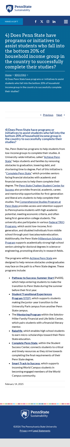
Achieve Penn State (41, 258)
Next (59, 114)
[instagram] (48, 21)
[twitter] (41, 21)
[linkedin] (54, 21)
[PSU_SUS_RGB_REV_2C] (35, 411)
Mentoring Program (29, 314)
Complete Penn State (18, 173)
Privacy (24, 430)
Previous (48, 114)
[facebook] (35, 21)
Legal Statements (41, 430)
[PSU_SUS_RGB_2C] (18, 5)
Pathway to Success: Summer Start (33, 277)
